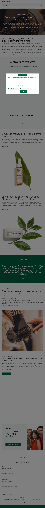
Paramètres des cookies (13, 88)
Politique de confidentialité (26, 85)
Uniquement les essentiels (25, 88)
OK (23, 91)
